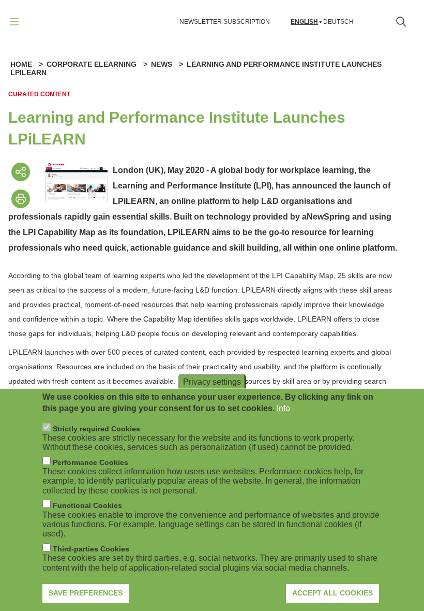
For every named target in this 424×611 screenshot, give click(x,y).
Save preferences (86, 593)
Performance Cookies (90, 462)
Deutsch (338, 22)
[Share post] (20, 172)
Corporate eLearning (92, 64)
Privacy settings (212, 381)
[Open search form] (401, 21)
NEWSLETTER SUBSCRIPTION (224, 21)
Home (21, 64)
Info (283, 408)
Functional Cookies (87, 505)
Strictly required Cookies (96, 429)
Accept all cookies (332, 593)
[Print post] (20, 199)
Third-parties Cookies (91, 549)
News (161, 64)
